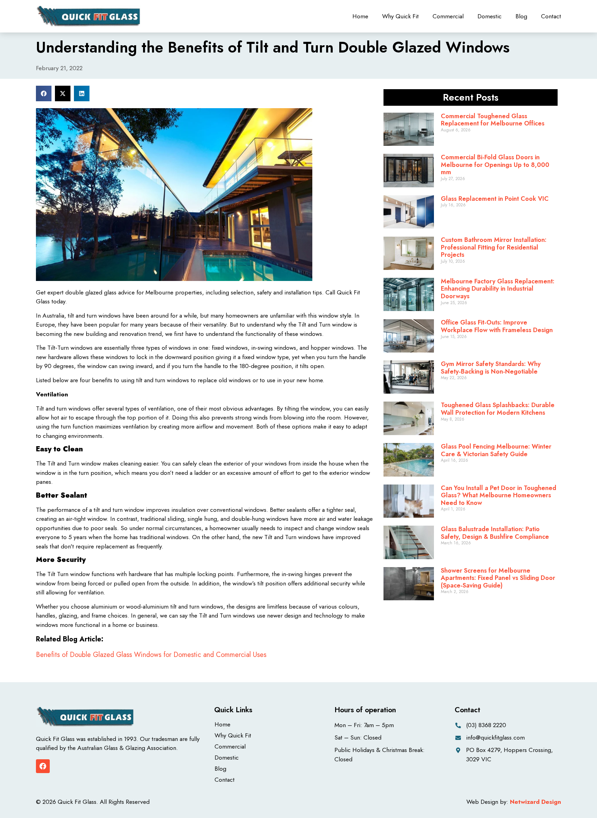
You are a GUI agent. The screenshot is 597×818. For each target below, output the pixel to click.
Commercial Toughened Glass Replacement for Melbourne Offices (492, 120)
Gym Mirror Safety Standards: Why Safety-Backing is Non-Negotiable (491, 367)
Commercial (448, 16)
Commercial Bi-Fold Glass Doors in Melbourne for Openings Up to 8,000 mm (495, 165)
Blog (521, 16)
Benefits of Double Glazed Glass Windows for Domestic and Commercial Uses (151, 655)
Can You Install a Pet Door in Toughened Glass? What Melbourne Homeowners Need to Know (498, 495)
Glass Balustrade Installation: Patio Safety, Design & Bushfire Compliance (495, 533)
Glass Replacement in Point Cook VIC (495, 198)
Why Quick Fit (400, 16)
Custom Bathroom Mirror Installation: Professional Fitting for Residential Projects (494, 247)
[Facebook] (43, 766)
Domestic (489, 16)
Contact (551, 16)
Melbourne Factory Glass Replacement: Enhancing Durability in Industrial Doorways (498, 289)
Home (360, 16)
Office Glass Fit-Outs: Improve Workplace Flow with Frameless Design (497, 326)
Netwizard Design (535, 801)
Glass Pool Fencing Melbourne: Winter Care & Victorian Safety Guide (496, 450)
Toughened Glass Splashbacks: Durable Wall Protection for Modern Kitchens (498, 409)
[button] (43, 93)
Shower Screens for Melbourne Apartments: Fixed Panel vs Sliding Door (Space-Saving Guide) (498, 578)
